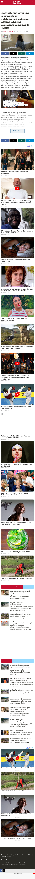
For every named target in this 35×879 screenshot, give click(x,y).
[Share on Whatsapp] (21, 53)
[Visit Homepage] (17, 2)
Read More (17, 131)
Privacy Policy (27, 855)
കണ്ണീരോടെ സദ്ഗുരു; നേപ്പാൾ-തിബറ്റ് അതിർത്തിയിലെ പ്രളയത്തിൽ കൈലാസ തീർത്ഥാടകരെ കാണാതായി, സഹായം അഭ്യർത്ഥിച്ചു (20, 595)
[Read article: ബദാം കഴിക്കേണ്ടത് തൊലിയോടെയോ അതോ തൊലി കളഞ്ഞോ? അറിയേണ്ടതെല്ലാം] (5, 732)
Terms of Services (6, 856)
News (7, 10)
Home (2, 10)
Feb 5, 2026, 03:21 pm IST (23, 31)
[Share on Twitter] (13, 53)
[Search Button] (33, 2)
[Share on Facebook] (5, 53)
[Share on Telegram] (30, 53)
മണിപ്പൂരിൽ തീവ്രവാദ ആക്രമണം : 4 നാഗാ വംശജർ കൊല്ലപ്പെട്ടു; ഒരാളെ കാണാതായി (21, 692)
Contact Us (18, 855)
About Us (9, 855)
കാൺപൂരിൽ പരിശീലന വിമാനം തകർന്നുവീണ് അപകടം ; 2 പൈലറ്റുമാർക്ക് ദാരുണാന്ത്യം (20, 616)
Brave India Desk (8, 31)
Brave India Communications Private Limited (15, 863)
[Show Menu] (2, 2)
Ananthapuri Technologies (18, 865)
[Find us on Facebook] (1, 860)
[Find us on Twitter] (4, 860)
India (11, 10)
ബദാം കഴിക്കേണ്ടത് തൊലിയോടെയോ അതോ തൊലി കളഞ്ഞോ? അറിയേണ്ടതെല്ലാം (21, 732)
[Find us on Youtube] (6, 860)
